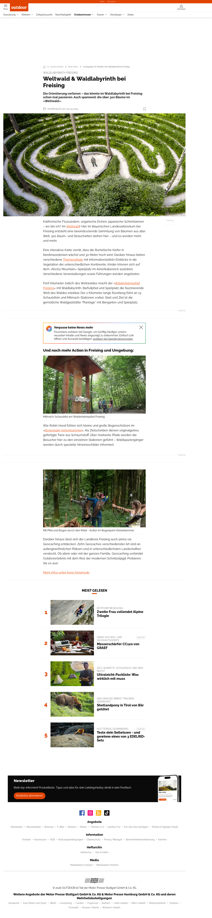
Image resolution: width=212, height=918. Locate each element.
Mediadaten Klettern (107, 865)
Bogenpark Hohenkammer (63, 430)
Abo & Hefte (101, 852)
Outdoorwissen (82, 14)
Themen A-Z (97, 827)
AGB (52, 839)
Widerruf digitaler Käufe (165, 827)
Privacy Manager (113, 839)
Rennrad (48, 827)
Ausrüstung (9, 14)
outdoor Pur (114, 827)
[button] (94, 164)
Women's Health (111, 907)
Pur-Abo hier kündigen (136, 827)
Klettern (26, 14)
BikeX (53, 903)
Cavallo (80, 903)
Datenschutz (93, 839)
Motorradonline (157, 903)
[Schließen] (141, 327)
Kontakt (26, 839)
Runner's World (90, 907)
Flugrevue (92, 903)
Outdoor (173, 903)
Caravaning (66, 903)
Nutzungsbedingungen (70, 839)
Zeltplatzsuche (44, 14)
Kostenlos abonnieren (29, 795)
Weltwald (73, 226)
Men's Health (139, 903)
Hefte (102, 1)
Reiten (83, 827)
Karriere (162, 839)
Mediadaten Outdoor (81, 865)
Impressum (40, 839)
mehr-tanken (121, 903)
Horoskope (116, 14)
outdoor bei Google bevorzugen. (113, 338)
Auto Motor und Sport (34, 903)
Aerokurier (13, 903)
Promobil (74, 907)
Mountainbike (33, 827)
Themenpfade (73, 259)
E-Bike (60, 827)
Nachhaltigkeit (63, 14)
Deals (131, 14)
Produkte (111, 1)
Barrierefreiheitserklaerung (140, 839)
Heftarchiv (86, 852)
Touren (100, 14)
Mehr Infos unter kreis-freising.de (66, 572)
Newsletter (17, 827)
